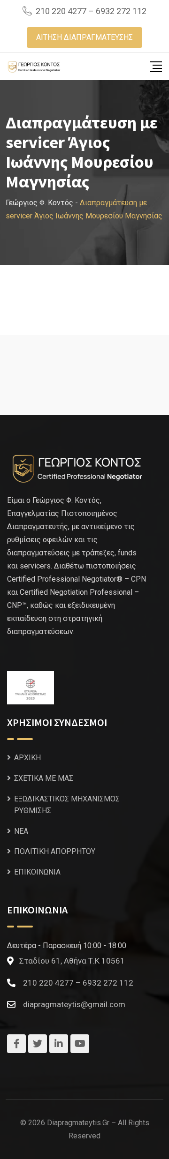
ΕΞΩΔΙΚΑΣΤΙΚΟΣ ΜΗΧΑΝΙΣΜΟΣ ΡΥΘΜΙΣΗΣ (67, 804)
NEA (21, 831)
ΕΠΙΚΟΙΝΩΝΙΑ (37, 871)
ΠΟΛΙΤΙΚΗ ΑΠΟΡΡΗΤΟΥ (54, 851)
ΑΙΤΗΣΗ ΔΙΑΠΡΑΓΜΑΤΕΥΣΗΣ (84, 37)
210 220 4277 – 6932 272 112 (91, 11)
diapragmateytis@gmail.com (74, 1004)
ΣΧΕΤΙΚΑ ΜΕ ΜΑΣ (43, 778)
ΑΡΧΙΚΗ (27, 757)
